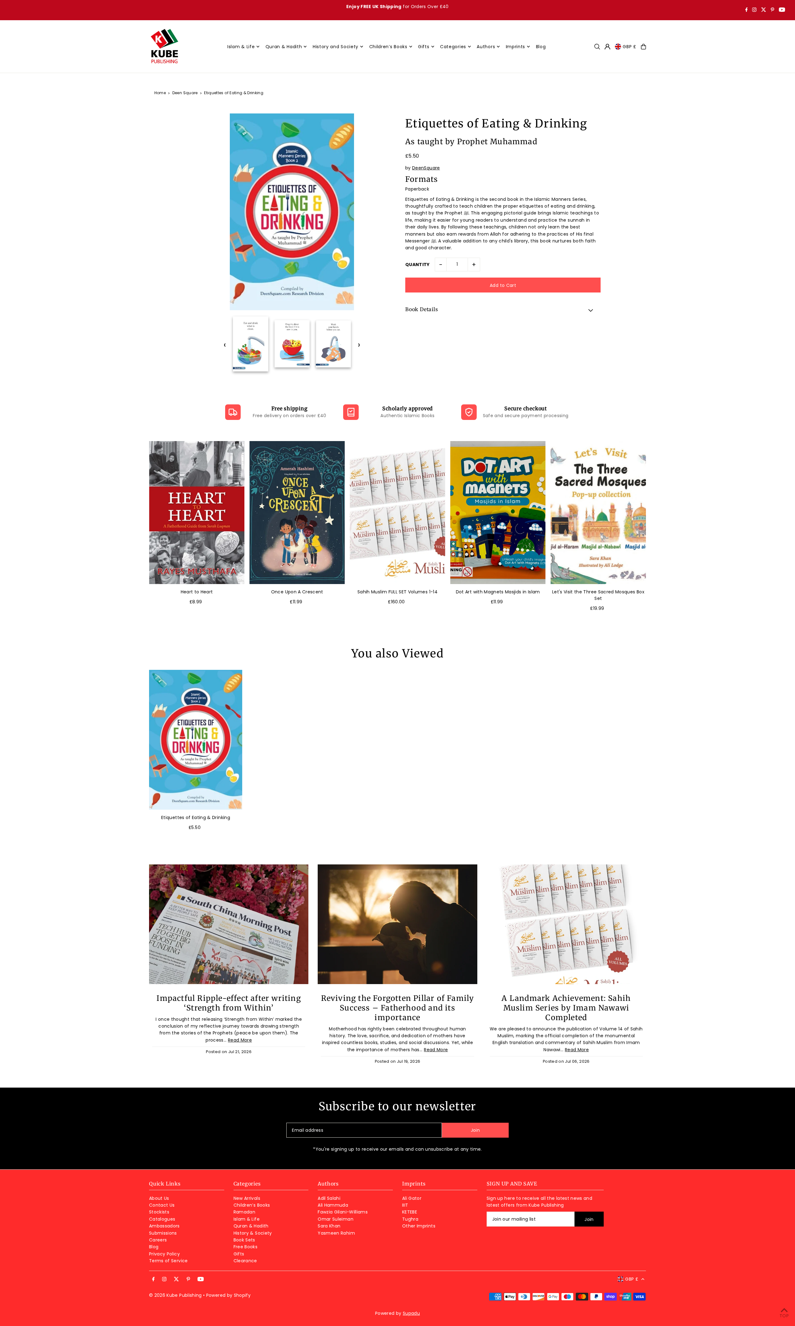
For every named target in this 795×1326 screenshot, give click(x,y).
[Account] (607, 46)
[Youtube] (782, 10)
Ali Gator (411, 1198)
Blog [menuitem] (541, 47)
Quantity (417, 264)
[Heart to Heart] (196, 512)
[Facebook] (746, 10)
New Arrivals (247, 1198)
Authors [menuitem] (486, 47)
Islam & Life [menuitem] (241, 47)
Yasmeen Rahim (336, 1233)
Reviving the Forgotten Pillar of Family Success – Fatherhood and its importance (397, 1007)
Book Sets (244, 1240)
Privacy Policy (164, 1254)
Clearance (245, 1261)
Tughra (410, 1219)
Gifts (239, 1254)
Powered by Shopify (228, 1295)
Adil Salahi (329, 1198)
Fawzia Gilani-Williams (343, 1212)
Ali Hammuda (333, 1205)
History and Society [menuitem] (335, 47)
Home (160, 92)
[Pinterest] (772, 10)
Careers (158, 1240)
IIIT (405, 1205)
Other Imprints (418, 1226)
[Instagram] (754, 10)
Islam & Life (247, 1219)
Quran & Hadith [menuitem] (284, 47)
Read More (240, 1040)
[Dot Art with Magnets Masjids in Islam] (498, 512)
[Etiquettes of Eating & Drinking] (195, 740)
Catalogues (162, 1219)
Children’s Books (252, 1205)
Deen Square (185, 92)
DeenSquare (426, 168)
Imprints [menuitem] (515, 47)
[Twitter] (763, 10)
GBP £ (629, 47)
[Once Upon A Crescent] (297, 512)
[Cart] (643, 46)
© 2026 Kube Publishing (175, 1295)
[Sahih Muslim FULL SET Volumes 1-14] (397, 512)
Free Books (246, 1247)
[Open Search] (597, 46)
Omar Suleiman (335, 1219)
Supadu (411, 1313)
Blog (153, 1247)
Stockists (159, 1212)
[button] (503, 310)
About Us (159, 1198)
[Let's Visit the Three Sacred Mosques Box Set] (598, 512)
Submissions (163, 1233)
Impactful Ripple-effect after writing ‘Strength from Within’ (229, 1003)
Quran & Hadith (251, 1226)
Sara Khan (329, 1226)
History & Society (253, 1233)
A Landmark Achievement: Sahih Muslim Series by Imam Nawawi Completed (566, 1007)
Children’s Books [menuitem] (388, 47)
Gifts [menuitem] (423, 47)
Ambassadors (164, 1226)
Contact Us (162, 1205)
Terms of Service (168, 1261)
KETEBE (409, 1212)
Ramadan (244, 1212)
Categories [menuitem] (453, 47)
